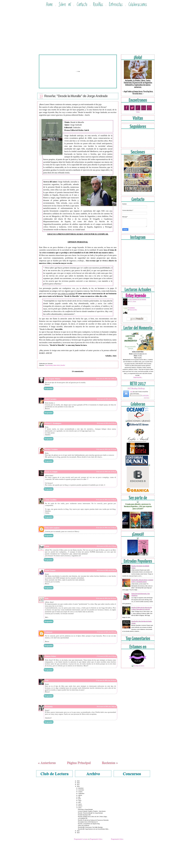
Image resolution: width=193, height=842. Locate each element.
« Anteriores (47, 762)
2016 (78, 786)
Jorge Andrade (49, 365)
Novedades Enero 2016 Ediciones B (88, 822)
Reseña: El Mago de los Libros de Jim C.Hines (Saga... (93, 816)
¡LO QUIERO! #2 (82, 818)
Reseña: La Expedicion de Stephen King (89, 823)
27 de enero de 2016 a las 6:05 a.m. (106, 632)
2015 (78, 831)
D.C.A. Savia (132, 301)
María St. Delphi (51, 472)
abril (79, 802)
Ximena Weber (50, 656)
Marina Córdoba (51, 449)
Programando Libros (117, 839)
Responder (48, 388)
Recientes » (110, 762)
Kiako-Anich (56, 365)
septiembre (81, 793)
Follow (138, 112)
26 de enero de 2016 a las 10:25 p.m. (106, 598)
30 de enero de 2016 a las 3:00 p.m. (106, 706)
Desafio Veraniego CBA (84, 814)
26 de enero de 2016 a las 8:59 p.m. (106, 570)
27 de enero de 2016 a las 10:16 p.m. (106, 680)
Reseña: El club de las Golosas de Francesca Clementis (93, 820)
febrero (80, 806)
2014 (78, 832)
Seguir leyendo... (137, 377)
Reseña (63, 365)
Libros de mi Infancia (83, 825)
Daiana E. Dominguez (53, 423)
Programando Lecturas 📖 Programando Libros (88, 839)
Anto (131, 391)
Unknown (48, 632)
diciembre (81, 788)
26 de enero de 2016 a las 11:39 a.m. (106, 471)
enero (79, 807)
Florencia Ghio (133, 309)
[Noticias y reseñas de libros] (138, 665)
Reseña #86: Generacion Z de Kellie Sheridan (90, 827)
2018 (78, 782)
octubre (80, 791)
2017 (78, 784)
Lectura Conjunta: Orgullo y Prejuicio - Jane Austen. (92, 811)
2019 (78, 781)
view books (146, 397)
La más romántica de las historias (137, 299)
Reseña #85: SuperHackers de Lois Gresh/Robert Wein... (93, 829)
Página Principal (79, 762)
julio (79, 797)
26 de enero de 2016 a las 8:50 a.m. (106, 423)
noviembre (81, 790)
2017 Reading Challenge (136, 388)
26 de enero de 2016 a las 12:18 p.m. (106, 527)
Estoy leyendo (136, 296)
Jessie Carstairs (50, 399)
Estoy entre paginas (52, 528)
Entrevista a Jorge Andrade (85, 809)
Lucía (47, 546)
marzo (80, 804)
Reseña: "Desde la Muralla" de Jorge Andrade (76, 96)
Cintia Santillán (51, 500)
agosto (80, 795)
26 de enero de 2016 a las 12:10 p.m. (106, 499)
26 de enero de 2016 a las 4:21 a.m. (106, 399)
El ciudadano (131, 307)
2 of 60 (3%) (145, 395)
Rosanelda (49, 707)
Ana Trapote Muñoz (52, 379)
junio (79, 798)
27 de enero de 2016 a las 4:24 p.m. (106, 656)
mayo (79, 800)
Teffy (47, 680)
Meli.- (47, 598)
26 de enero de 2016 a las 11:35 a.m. (106, 449)
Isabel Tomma (50, 570)
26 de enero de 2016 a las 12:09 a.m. (106, 378)
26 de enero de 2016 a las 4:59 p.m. (106, 546)
